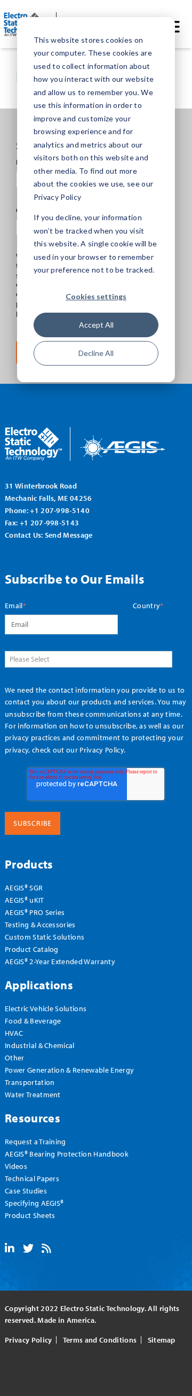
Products (29, 864)
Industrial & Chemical (40, 1045)
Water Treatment (33, 1094)
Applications (39, 984)
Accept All (96, 324)
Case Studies (26, 1190)
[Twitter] (28, 1249)
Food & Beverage (33, 1020)
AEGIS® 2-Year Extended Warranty (60, 961)
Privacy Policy (101, 750)
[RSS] (46, 1249)
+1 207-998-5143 (49, 522)
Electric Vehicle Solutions (45, 1008)
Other (15, 1057)
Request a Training (35, 1141)
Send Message (69, 535)
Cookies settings (96, 296)
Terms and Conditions (100, 1340)
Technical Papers (32, 1178)
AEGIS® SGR (24, 887)
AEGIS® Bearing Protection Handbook (67, 1154)
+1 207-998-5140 (60, 510)
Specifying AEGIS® (34, 1203)
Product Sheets (30, 1215)
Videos (16, 1166)
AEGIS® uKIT (24, 900)
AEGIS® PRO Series (35, 912)
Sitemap (161, 1340)
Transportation (29, 1082)
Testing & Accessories (40, 924)
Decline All (96, 353)
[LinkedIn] (9, 1249)
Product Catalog (32, 949)
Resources (32, 1118)
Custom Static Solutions (44, 937)
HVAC (14, 1033)
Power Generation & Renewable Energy (69, 1070)
